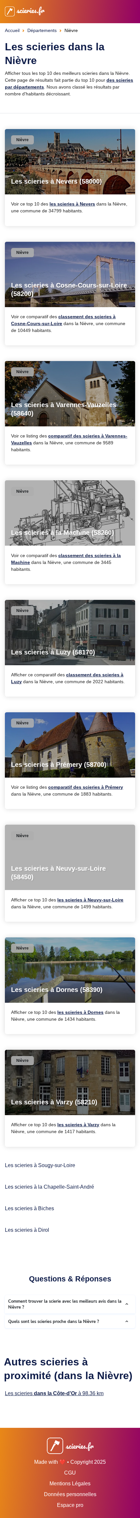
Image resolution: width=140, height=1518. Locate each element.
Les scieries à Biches (29, 1208)
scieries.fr (29, 10)
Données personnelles (70, 1494)
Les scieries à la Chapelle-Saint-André (49, 1187)
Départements (42, 30)
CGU (70, 1473)
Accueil (12, 30)
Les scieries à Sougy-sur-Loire (40, 1165)
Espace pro (70, 1505)
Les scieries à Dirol (27, 1230)
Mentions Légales (70, 1483)
